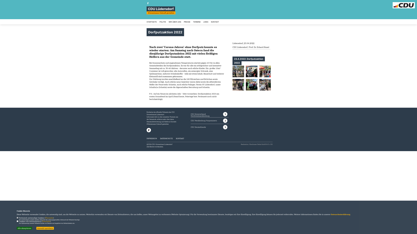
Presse (187, 22)
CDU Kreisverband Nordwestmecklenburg (200, 115)
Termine (197, 22)
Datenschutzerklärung (340, 214)
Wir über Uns (175, 22)
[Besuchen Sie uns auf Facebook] (148, 3)
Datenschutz (166, 138)
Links (205, 22)
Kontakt (215, 22)
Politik (163, 22)
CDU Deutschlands (198, 127)
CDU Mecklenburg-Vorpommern (204, 120)
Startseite (152, 22)
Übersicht (49, 218)
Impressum (152, 138)
